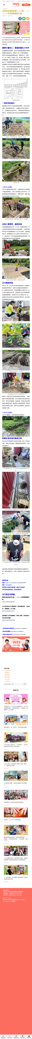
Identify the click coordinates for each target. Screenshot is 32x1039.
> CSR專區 (6, 681)
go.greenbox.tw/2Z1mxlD (19, 634)
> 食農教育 (7, 672)
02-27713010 (7, 898)
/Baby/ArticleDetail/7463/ (8, 601)
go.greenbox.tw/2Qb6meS (16, 631)
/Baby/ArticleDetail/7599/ (8, 620)
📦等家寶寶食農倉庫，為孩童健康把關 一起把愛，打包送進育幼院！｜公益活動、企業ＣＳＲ (16, 839)
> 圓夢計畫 (7, 677)
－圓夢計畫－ (5, 8)
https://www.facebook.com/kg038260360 (16, 582)
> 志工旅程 (7, 679)
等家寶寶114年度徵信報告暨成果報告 (14, 802)
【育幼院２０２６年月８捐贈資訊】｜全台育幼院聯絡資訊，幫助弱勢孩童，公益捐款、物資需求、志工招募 (16, 708)
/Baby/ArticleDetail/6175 (8, 611)
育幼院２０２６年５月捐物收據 (12, 819)
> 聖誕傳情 (7, 674)
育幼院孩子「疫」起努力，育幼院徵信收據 (15, 727)
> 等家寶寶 (7, 670)
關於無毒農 (6, 890)
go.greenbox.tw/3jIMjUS (20, 628)
